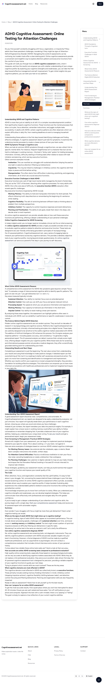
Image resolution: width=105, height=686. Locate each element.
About (30, 651)
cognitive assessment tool (23, 560)
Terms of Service (59, 655)
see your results (55, 434)
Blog (36, 4)
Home (31, 4)
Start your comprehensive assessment (43, 503)
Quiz (100, 4)
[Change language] (93, 4)
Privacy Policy (58, 651)
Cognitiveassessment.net (12, 647)
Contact (83, 651)
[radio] (76, 676)
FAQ (29, 655)
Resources (43, 4)
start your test (30, 74)
